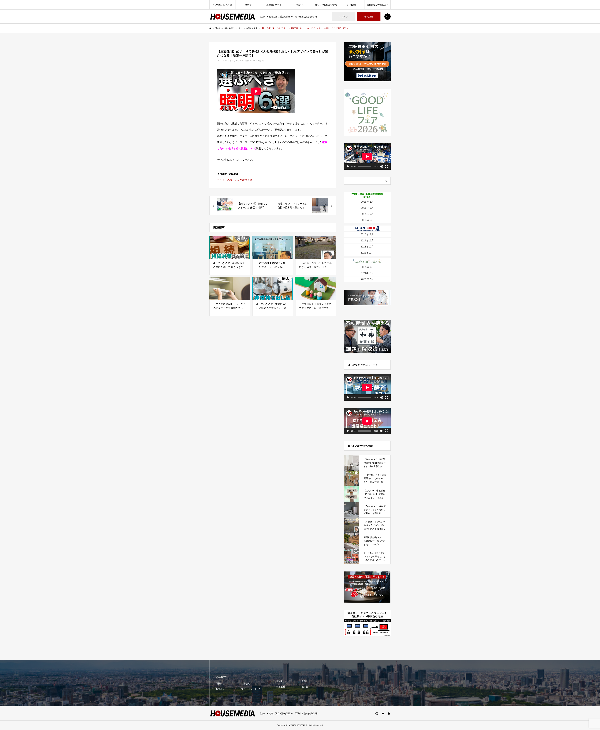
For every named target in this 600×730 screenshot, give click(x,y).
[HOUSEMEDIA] (232, 16)
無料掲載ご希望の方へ (378, 4)
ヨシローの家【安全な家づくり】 (236, 180)
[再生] (347, 166)
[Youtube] (382, 713)
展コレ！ (306, 681)
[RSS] (389, 713)
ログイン (343, 16)
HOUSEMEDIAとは (222, 4)
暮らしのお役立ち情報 (326, 4)
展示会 (248, 4)
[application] (367, 156)
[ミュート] (381, 166)
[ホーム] (210, 28)
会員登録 (368, 16)
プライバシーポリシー (252, 689)
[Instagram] (376, 713)
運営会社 (220, 683)
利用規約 (245, 683)
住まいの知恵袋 (257, 61)
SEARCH (387, 16)
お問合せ (351, 4)
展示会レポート (274, 4)
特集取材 (300, 4)
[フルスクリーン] (386, 166)
